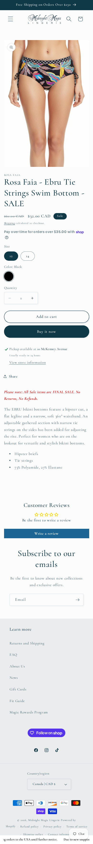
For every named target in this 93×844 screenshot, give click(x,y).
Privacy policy (52, 826)
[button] (10, 19)
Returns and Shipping (27, 643)
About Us (17, 666)
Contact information (61, 834)
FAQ (13, 654)
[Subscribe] (77, 600)
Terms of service (76, 826)
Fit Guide (17, 701)
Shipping (9, 223)
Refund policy (29, 826)
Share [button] (13, 376)
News (14, 677)
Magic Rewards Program (29, 712)
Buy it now (46, 331)
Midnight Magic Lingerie (44, 820)
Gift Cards (18, 689)
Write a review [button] (46, 533)
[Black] (9, 276)
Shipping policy (33, 834)
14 (27, 256)
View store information (27, 362)
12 (11, 256)
